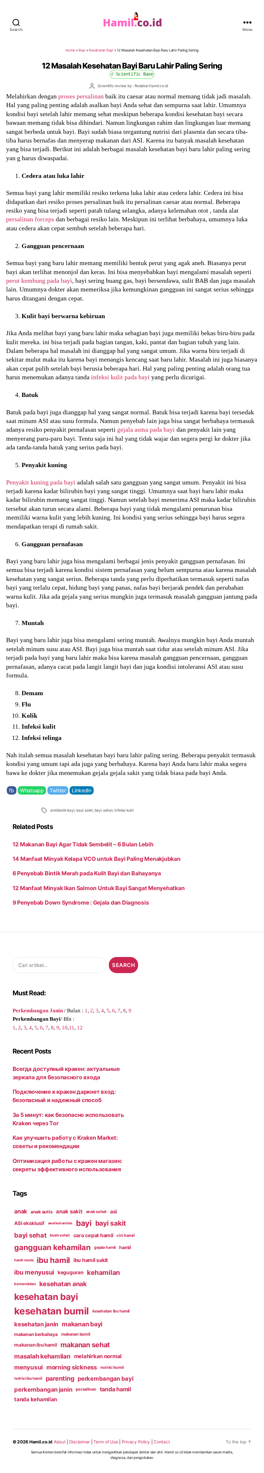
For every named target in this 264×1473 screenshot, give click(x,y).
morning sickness (71, 1367)
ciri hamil (126, 1235)
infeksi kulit (123, 810)
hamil (125, 1247)
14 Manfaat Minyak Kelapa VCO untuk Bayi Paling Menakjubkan (97, 858)
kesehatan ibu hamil (110, 1311)
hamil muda (23, 1260)
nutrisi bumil (112, 1367)
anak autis (41, 1211)
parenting (60, 1378)
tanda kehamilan (35, 1399)
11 (71, 1027)
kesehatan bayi (46, 1296)
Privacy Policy (136, 1441)
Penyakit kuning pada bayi (40, 482)
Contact (162, 1441)
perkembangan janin (43, 1389)
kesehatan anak (62, 1284)
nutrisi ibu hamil (28, 1378)
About (60, 1441)
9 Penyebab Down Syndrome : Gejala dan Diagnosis (82, 902)
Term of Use (105, 1441)
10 (65, 1027)
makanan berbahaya (36, 1334)
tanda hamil (115, 1389)
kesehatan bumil (51, 1311)
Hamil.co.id (40, 1441)
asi (113, 1212)
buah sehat (60, 1235)
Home (70, 50)
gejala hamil (105, 1247)
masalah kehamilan (42, 1356)
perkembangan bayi (106, 1378)
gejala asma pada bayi (146, 429)
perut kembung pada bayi (39, 280)
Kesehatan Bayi (101, 50)
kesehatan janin (36, 1324)
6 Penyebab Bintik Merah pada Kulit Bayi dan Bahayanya (87, 873)
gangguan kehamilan (52, 1247)
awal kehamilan (60, 1223)
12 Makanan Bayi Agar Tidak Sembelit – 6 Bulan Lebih (83, 844)
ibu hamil (53, 1260)
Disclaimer (79, 1441)
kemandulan (25, 1284)
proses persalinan (81, 96)
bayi (84, 1223)
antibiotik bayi (62, 810)
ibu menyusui (34, 1272)
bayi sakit (84, 810)
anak (20, 1211)
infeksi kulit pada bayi (120, 377)
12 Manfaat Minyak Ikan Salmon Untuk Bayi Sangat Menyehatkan (99, 888)
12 (80, 1027)
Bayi (82, 50)
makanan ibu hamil (35, 1345)
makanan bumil (76, 1334)
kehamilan (103, 1272)
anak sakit (69, 1211)
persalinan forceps (30, 219)
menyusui (28, 1367)
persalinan (86, 1389)
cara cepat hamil (93, 1235)
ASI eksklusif (29, 1223)
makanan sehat (85, 1344)
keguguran (71, 1272)
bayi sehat (104, 810)
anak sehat (96, 1211)
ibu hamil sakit (90, 1260)
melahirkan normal (98, 1356)
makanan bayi (82, 1324)
